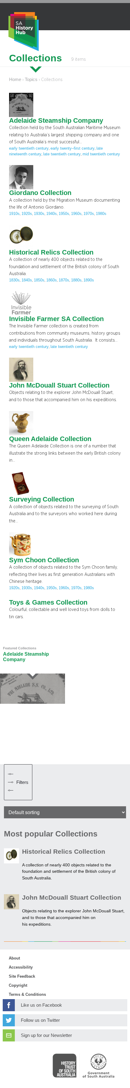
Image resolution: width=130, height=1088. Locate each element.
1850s (39, 280)
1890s (88, 280)
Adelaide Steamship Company (56, 120)
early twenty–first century (72, 148)
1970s (88, 214)
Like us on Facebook (41, 1005)
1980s (101, 214)
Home (15, 79)
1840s (26, 280)
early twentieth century (29, 148)
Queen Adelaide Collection (50, 439)
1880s (76, 280)
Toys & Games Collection (48, 602)
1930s (39, 214)
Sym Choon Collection (44, 560)
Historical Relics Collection (51, 252)
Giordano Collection (40, 192)
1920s (26, 214)
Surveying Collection (41, 499)
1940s (51, 214)
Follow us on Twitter (40, 1020)
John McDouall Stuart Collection (59, 385)
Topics (31, 79)
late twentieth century (62, 154)
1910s (14, 214)
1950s (64, 214)
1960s (76, 214)
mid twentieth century (101, 154)
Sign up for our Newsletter (46, 1035)
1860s (51, 280)
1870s (64, 280)
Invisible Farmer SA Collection (56, 319)
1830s (14, 280)
